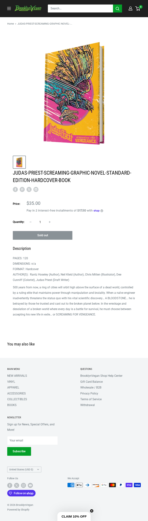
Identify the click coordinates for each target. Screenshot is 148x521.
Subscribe (19, 451)
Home (10, 23)
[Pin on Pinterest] (22, 189)
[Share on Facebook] (15, 189)
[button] (74, 516)
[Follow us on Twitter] (16, 485)
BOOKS (12, 405)
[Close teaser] (91, 511)
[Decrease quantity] (30, 222)
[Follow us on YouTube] (30, 485)
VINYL (11, 381)
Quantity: (18, 222)
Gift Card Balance (91, 381)
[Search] (117, 8)
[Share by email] (35, 189)
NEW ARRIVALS (17, 375)
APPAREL (13, 387)
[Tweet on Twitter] (29, 189)
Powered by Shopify (18, 509)
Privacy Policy (89, 393)
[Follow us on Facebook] (9, 485)
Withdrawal (87, 405)
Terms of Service (91, 399)
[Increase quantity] (49, 222)
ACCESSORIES (16, 393)
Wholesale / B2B (90, 387)
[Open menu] (9, 8)
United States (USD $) (21, 469)
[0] (138, 8)
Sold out (42, 235)
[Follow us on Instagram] (23, 485)
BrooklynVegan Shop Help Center (101, 375)
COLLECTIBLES (17, 399)
